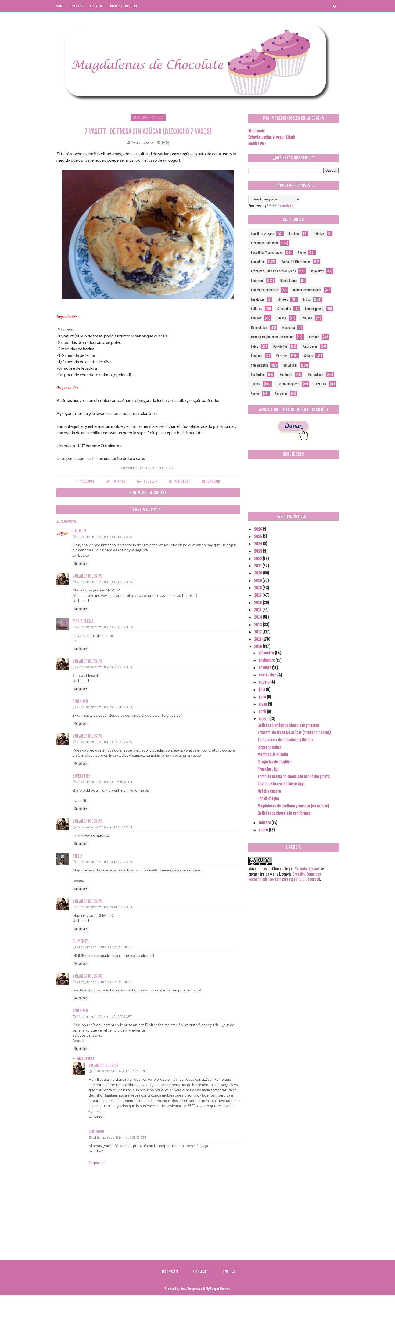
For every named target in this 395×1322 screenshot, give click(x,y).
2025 (258, 536)
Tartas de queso (288, 384)
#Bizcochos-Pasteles (137, 468)
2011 (258, 639)
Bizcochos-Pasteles (148, 118)
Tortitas (320, 384)
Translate (285, 206)
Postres (282, 356)
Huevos (281, 318)
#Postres (165, 468)
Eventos (77, 6)
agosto (264, 682)
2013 (258, 624)
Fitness (283, 299)
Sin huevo (286, 375)
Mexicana (288, 328)
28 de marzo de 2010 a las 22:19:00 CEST (105, 627)
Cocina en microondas (296, 262)
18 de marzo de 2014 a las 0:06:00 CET (119, 1137)
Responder (80, 563)
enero (264, 830)
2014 (258, 617)
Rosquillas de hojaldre (275, 762)
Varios (255, 393)
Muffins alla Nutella (273, 754)
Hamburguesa (314, 309)
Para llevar (310, 346)
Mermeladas (259, 328)
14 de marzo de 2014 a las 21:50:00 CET (120, 1071)
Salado (308, 356)
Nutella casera (269, 791)
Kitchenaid (256, 131)
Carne (302, 252)
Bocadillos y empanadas (267, 252)
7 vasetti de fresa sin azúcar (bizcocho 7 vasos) (294, 732)
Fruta (307, 299)
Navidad (314, 337)
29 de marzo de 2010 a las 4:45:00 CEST (104, 781)
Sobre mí (97, 6)
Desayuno (257, 281)
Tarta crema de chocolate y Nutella (286, 740)
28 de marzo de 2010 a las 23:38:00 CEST (105, 741)
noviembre (267, 660)
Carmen (79, 530)
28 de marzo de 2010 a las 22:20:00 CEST (105, 667)
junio (263, 697)
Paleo (254, 346)
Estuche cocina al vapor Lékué (271, 137)
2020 (258, 573)
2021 (258, 565)
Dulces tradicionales (307, 290)
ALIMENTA (80, 941)
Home (60, 6)
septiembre (268, 675)
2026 (258, 529)
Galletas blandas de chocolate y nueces (288, 725)
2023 (258, 551)
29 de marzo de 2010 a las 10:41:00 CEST (105, 827)
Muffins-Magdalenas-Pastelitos (272, 337)
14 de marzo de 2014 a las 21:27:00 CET (104, 1016)
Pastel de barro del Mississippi (281, 784)
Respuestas (85, 1058)
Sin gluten (258, 375)
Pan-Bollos (280, 346)
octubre (265, 667)
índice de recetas (124, 6)
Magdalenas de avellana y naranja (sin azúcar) (293, 806)
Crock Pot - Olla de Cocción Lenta (273, 271)
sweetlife (82, 776)
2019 (258, 580)
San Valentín (259, 365)
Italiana (307, 318)
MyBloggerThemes (218, 1289)
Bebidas (319, 234)
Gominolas (284, 309)
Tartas (255, 384)
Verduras (281, 393)
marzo (264, 719)
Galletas (256, 309)
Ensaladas (257, 299)
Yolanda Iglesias (87, 576)
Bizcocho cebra (269, 747)
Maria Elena (83, 621)
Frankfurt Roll (269, 769)
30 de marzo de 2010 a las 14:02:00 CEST (105, 907)
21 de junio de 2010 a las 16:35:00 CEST (104, 947)
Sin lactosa (315, 375)
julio (262, 689)
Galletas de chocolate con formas (284, 813)
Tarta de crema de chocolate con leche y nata (294, 776)
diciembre (267, 653)
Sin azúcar (290, 365)
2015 (258, 610)
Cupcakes (317, 271)
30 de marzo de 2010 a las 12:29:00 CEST (105, 862)
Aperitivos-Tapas (262, 234)
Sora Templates (191, 1289)
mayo (263, 704)
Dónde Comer (289, 281)
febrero (265, 822)
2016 (258, 602)
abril (263, 711)
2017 (258, 595)
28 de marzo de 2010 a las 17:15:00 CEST (105, 536)
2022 (258, 558)
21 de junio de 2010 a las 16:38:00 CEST (104, 982)
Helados (256, 318)
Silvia (77, 856)
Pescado (256, 356)
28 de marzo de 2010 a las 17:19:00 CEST (105, 582)
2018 (258, 587)
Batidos (294, 234)
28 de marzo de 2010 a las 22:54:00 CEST (105, 707)
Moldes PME (257, 143)
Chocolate (258, 262)
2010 (258, 646)
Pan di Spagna (268, 798)
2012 (258, 632)
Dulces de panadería (264, 290)
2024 (258, 543)
